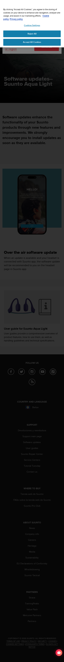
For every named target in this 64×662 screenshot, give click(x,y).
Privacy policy (16, 19)
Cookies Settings (32, 25)
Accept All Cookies (32, 42)
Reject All (32, 33)
